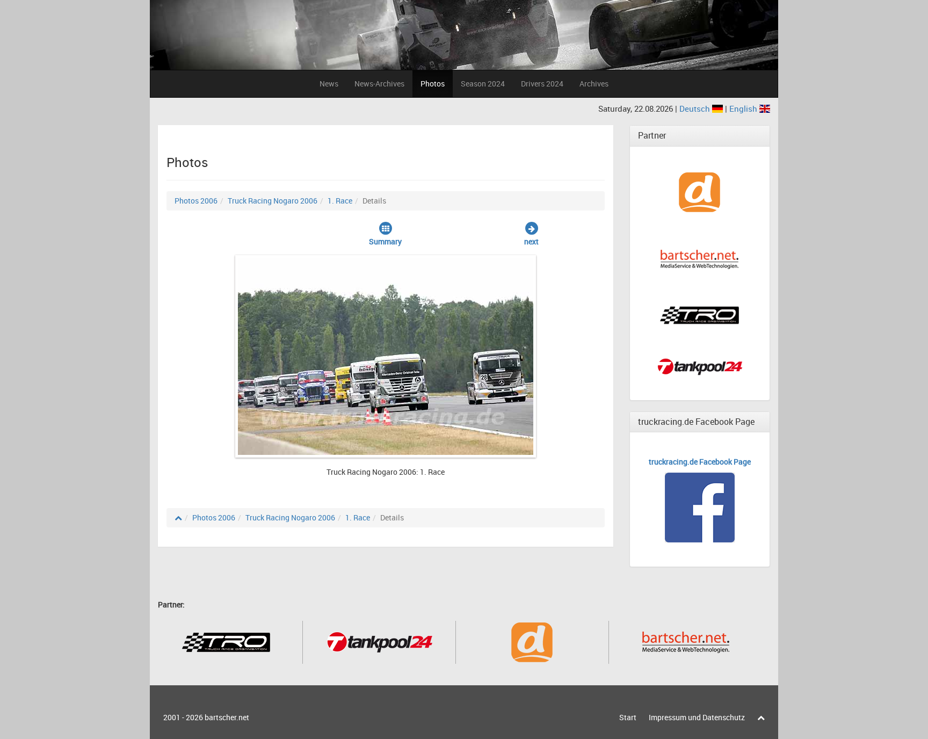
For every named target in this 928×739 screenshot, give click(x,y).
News (329, 83)
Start (627, 717)
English (744, 108)
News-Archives (379, 83)
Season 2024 (483, 83)
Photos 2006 (196, 200)
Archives (593, 83)
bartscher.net (227, 717)
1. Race (340, 200)
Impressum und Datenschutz (697, 717)
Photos (433, 83)
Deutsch (695, 108)
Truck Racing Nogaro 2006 (272, 200)
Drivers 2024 (542, 83)
